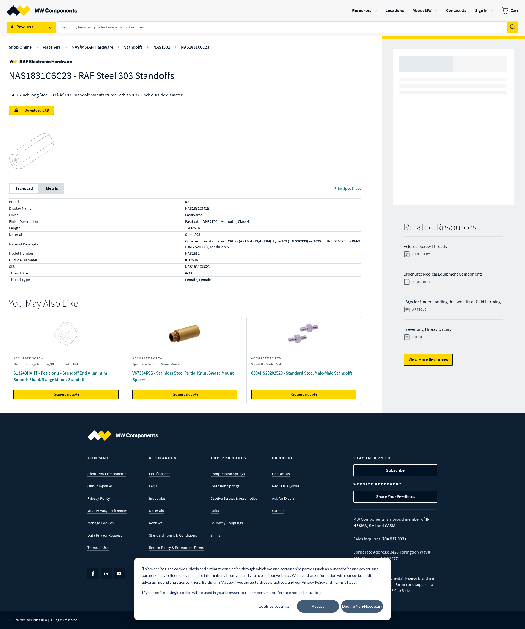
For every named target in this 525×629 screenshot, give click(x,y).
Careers (278, 510)
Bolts (215, 510)
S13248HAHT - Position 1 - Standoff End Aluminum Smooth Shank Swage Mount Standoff (60, 376)
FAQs (153, 486)
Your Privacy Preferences (107, 510)
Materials (156, 510)
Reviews (155, 522)
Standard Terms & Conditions (173, 535)
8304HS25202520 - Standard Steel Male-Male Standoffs (301, 373)
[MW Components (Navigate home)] (123, 435)
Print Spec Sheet (347, 188)
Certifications (159, 473)
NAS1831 (161, 47)
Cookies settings (274, 606)
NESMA (360, 526)
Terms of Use (98, 547)
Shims (215, 535)
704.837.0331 (394, 539)
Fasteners (52, 47)
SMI (372, 526)
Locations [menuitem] (395, 10)
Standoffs (133, 47)
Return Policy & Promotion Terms (176, 547)
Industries (157, 498)
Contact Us (281, 473)
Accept (318, 606)
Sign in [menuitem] (481, 10)
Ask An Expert (283, 498)
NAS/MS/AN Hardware (92, 47)
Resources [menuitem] (361, 10)
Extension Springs (225, 486)
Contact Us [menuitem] (456, 10)
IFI (428, 519)
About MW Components (107, 473)
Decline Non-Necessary (362, 606)
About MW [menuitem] (422, 10)
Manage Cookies (101, 522)
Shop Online (20, 47)
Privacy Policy (99, 498)
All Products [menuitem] (22, 27)
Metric (52, 188)
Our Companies (100, 486)
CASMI (391, 526)
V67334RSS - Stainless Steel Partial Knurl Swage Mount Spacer (183, 376)
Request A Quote (285, 486)
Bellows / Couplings (227, 522)
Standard (24, 188)
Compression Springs (228, 473)
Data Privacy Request (105, 535)
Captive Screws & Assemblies (234, 498)
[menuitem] (510, 10)
